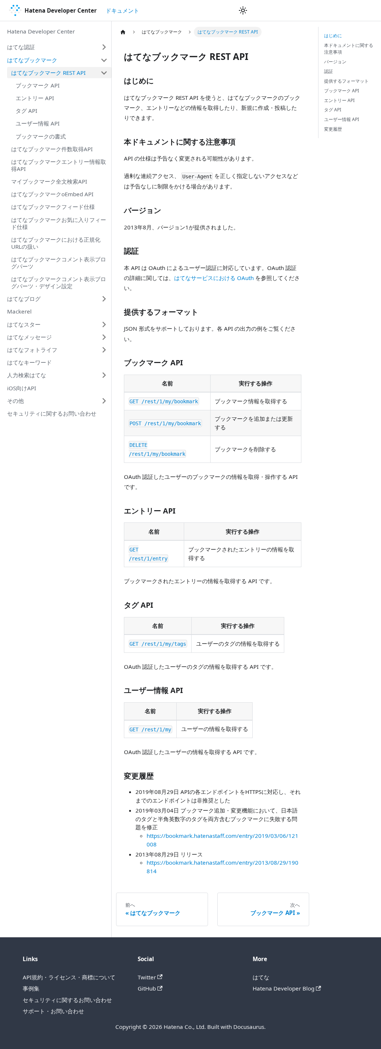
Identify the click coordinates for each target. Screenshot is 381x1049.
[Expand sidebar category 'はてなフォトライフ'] (104, 349)
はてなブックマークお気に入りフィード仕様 (58, 223)
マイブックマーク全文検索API (49, 181)
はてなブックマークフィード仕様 (53, 206)
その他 (15, 400)
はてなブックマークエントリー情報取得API (58, 165)
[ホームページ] (122, 32)
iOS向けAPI (21, 388)
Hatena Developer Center (41, 31)
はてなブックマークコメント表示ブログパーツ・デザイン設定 (58, 282)
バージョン (335, 61)
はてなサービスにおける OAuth (214, 278)
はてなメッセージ (29, 337)
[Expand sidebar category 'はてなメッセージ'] (104, 337)
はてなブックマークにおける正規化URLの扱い (55, 243)
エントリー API (35, 98)
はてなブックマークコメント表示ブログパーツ (58, 262)
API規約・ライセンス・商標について (69, 977)
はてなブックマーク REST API (48, 72)
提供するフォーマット (346, 81)
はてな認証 (21, 47)
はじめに (333, 35)
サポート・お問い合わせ (53, 1011)
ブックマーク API (38, 85)
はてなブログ (24, 298)
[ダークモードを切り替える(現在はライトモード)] (243, 10)
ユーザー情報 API (38, 123)
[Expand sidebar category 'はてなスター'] (104, 324)
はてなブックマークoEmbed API (52, 194)
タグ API (26, 110)
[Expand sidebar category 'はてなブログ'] (104, 299)
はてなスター (24, 324)
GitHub (147, 988)
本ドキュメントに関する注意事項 (348, 48)
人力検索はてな (26, 375)
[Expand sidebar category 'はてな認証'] (104, 47)
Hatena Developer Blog (283, 988)
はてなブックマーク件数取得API (52, 149)
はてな (261, 977)
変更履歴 (333, 129)
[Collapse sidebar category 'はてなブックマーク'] (104, 60)
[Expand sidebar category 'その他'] (104, 400)
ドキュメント (122, 10)
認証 (328, 71)
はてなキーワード (29, 362)
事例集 (31, 988)
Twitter (147, 977)
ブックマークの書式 (41, 136)
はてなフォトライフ (32, 349)
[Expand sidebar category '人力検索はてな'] (104, 375)
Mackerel (19, 311)
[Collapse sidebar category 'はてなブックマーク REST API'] (104, 72)
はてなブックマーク (32, 60)
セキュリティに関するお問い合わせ (51, 413)
